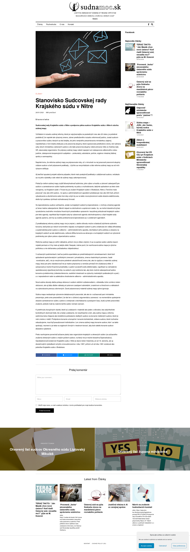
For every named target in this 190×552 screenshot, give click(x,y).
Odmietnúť (162, 546)
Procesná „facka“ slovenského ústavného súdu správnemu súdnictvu (145, 69)
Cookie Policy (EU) (99, 543)
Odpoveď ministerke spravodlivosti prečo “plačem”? (145, 111)
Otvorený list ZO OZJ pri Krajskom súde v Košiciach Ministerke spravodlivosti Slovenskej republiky (145, 160)
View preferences (179, 546)
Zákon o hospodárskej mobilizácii (143, 142)
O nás (62, 24)
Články (40, 24)
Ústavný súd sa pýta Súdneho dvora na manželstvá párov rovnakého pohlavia (145, 88)
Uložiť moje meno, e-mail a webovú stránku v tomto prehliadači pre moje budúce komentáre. (70, 405)
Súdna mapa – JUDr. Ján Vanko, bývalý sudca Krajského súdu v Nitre (145, 127)
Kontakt (71, 24)
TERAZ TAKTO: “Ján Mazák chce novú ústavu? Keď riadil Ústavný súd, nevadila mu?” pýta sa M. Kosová (145, 50)
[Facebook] (148, 24)
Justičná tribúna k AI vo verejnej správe (118, 505)
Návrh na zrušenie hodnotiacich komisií (142, 505)
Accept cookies (146, 546)
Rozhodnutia (51, 24)
